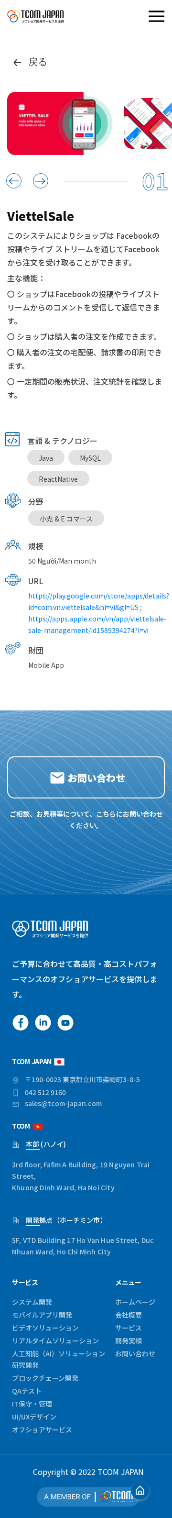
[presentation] (14, 180)
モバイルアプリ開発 (42, 1314)
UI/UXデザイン (34, 1416)
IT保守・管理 (32, 1403)
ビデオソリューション (45, 1327)
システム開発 (32, 1302)
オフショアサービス (42, 1429)
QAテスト (27, 1391)
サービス (128, 1327)
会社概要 (128, 1314)
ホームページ (135, 1302)
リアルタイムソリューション (55, 1340)
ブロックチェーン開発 (45, 1378)
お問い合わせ (135, 1353)
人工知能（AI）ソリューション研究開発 (58, 1359)
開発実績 (128, 1340)
